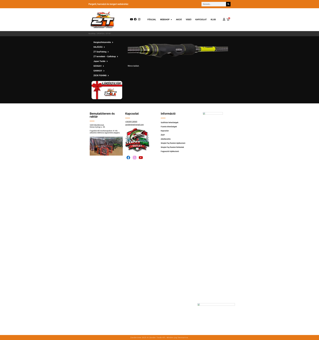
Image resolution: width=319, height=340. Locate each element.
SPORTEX (100, 33)
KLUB (213, 19)
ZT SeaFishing (99, 52)
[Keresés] (228, 4)
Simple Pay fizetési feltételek (172, 147)
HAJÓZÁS (98, 47)
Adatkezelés (166, 139)
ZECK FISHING (100, 75)
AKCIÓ (179, 19)
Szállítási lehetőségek (169, 122)
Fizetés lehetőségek (169, 127)
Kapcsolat (201, 19)
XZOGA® (97, 66)
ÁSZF (163, 135)
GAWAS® (97, 71)
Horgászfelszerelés (102, 42)
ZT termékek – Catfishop (104, 56)
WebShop (164, 19)
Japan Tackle (99, 61)
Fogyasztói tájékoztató (170, 151)
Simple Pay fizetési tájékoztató (173, 143)
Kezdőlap (91, 33)
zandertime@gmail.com (134, 125)
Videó (188, 19)
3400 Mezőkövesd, (97, 125)
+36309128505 (131, 122)
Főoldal (151, 19)
